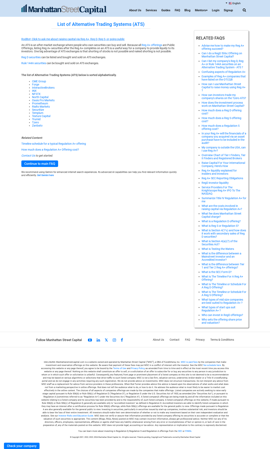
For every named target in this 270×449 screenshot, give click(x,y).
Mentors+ (201, 10)
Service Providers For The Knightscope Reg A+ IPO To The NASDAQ (221, 190)
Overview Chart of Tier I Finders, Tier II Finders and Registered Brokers (223, 157)
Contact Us (28, 155)
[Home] (64, 9)
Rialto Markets (41, 106)
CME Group (39, 81)
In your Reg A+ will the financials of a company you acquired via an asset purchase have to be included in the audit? (224, 138)
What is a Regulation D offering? (221, 221)
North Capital (40, 97)
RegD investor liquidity (215, 182)
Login (215, 10)
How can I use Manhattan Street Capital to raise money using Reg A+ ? (223, 87)
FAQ (177, 10)
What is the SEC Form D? (217, 272)
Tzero (35, 122)
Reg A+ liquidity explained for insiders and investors (219, 172)
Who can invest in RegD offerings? (222, 315)
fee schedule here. (212, 365)
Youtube (90, 340)
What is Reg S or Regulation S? (220, 225)
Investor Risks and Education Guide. (76, 415)
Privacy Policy (137, 368)
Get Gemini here (45, 175)
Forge (35, 84)
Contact (174, 339)
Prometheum (40, 103)
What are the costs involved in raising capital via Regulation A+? (222, 207)
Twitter (106, 340)
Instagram (114, 340)
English (236, 3)
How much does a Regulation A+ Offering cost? (50, 149)
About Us (135, 10)
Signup (228, 10)
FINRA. (188, 431)
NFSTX (36, 94)
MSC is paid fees (189, 362)
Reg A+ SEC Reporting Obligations (222, 178)
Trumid (36, 119)
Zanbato (37, 125)
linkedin (98, 340)
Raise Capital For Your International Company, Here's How (223, 164)
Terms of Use (119, 368)
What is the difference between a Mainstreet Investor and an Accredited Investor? (221, 256)
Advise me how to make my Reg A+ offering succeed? (223, 47)
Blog (187, 10)
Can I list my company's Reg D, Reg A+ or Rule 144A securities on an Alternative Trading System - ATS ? (223, 64)
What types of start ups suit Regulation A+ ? (218, 309)
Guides (165, 10)
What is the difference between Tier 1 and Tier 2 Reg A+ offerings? (223, 266)
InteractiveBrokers (43, 87)
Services (151, 10)
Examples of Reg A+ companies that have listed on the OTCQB (224, 78)
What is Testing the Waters (218, 248)
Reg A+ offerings (152, 45)
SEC (180, 431)
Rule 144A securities (33, 63)
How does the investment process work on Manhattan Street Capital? (223, 104)
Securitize (38, 109)
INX (34, 90)
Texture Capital (41, 116)
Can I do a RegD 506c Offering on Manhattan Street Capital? (222, 55)
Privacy (200, 339)
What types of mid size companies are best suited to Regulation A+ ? (222, 301)
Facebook (122, 340)
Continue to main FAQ (39, 164)
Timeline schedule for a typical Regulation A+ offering (53, 143)
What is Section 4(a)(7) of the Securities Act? (219, 243)
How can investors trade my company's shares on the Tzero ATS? (224, 96)
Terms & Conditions (222, 339)
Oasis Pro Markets (43, 100)
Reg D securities (31, 57)
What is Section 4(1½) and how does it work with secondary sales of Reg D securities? (224, 233)
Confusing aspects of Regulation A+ (223, 71)
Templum (37, 112)
